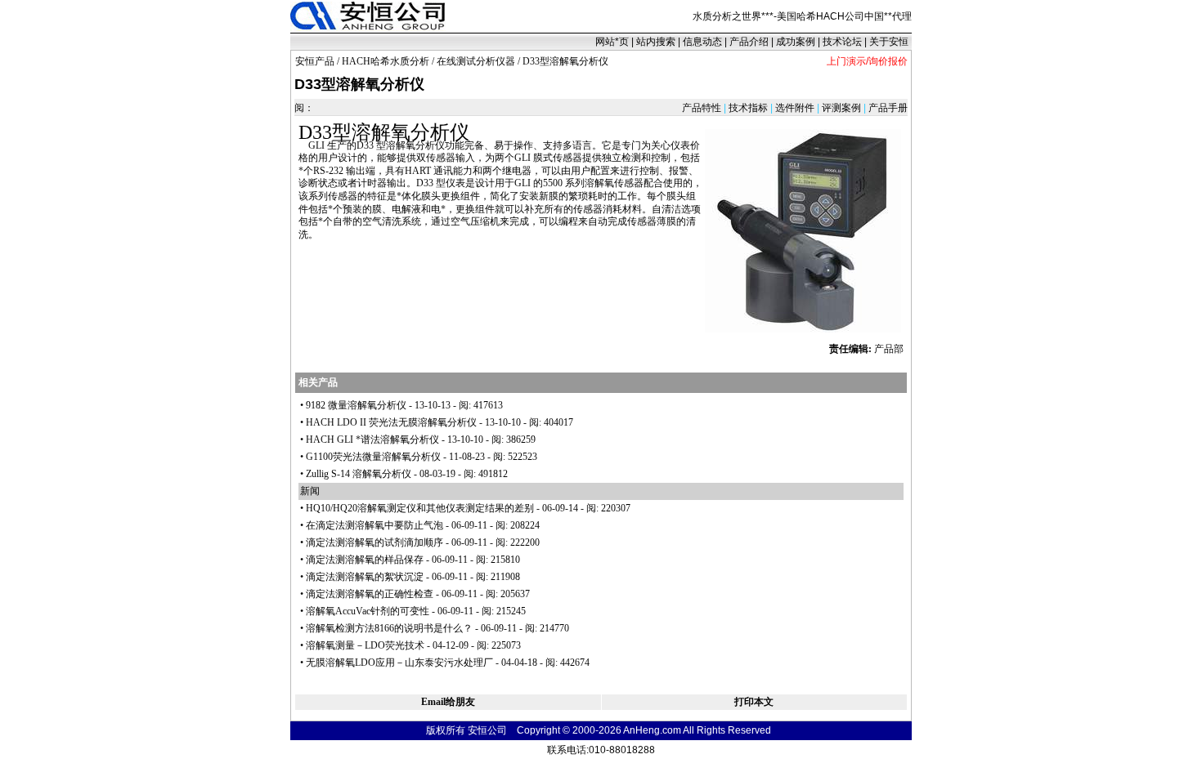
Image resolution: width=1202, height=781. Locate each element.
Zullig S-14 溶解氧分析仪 (358, 474)
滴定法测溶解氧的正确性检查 (369, 594)
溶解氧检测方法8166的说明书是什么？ (389, 628)
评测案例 (841, 108)
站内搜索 (655, 41)
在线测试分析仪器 (476, 61)
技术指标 (748, 108)
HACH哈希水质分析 (385, 61)
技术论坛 (842, 41)
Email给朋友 (448, 701)
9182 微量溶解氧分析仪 (356, 405)
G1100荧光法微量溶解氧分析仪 (373, 456)
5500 (553, 183)
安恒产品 (314, 61)
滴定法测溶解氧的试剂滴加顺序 (374, 542)
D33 (315, 132)
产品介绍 (749, 41)
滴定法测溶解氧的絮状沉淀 (365, 576)
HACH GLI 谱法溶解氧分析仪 (372, 439)
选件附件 (795, 108)
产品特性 (703, 108)
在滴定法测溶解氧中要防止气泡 (374, 525)
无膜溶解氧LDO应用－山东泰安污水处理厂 (399, 662)
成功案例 (795, 41)
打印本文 (754, 701)
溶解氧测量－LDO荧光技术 (365, 645)
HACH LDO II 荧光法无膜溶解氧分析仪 (391, 422)
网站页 (612, 41)
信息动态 (702, 41)
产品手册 (887, 108)
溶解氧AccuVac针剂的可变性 (367, 611)
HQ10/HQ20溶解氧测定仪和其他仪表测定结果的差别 (420, 508)
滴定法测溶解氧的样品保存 (365, 559)
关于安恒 (888, 41)
